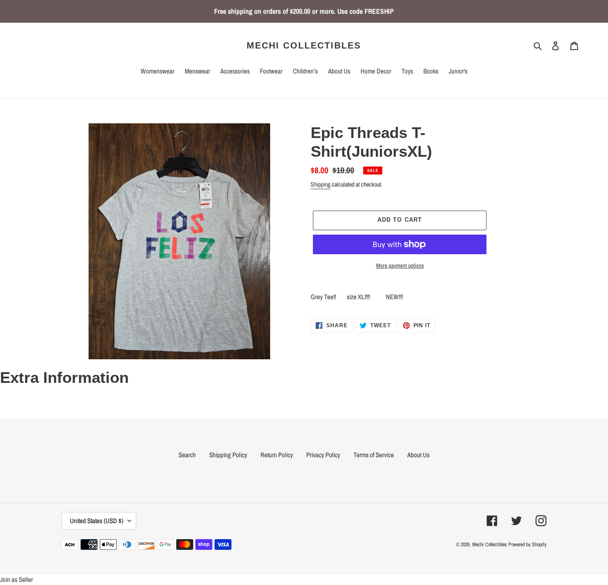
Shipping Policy (228, 454)
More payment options (400, 265)
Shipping (320, 184)
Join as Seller (16, 579)
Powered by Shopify (527, 544)
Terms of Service (373, 454)
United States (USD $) (96, 520)
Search (187, 454)
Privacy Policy (323, 454)
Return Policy (276, 454)
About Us (418, 454)
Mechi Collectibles (304, 45)
